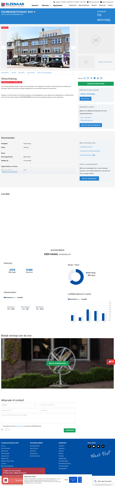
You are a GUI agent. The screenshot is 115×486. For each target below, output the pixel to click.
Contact (110, 5)
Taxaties (61, 456)
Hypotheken (58, 5)
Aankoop (61, 448)
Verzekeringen (63, 461)
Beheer (61, 453)
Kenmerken (5, 72)
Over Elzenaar (5, 448)
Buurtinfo (21, 72)
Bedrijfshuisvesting (65, 463)
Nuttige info (5, 458)
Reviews (94, 5)
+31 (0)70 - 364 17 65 (80, 2)
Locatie (13, 72)
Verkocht (33, 451)
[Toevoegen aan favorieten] (34, 12)
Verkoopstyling (63, 466)
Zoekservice (72, 5)
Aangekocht (34, 453)
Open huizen (34, 448)
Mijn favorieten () (94, 2)
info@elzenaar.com (86, 120)
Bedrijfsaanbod (35, 456)
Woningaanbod (35, 446)
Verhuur (61, 451)
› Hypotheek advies (86, 147)
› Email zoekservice (87, 155)
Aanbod (35, 5)
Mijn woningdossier (107, 2)
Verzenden (69, 430)
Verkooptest (5, 453)
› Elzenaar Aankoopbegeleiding (90, 151)
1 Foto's (39, 64)
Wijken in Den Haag (7, 461)
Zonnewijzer (31, 72)
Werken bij (102, 5)
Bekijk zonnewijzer (57, 363)
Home (3, 446)
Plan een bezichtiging (44, 72)
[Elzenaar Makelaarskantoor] (111, 362)
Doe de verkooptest (89, 178)
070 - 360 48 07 (85, 118)
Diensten (45, 5)
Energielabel (63, 468)
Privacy (5, 430)
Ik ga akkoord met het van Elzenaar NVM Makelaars (22, 426)
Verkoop (61, 446)
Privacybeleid (20, 426)
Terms (9, 430)
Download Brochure (95, 84)
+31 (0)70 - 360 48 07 (67, 2)
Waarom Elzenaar (84, 5)
